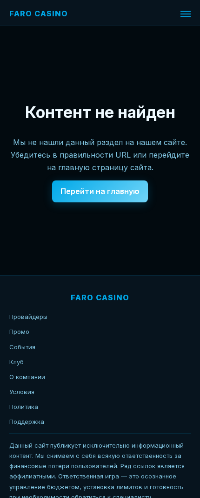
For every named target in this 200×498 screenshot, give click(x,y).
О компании (27, 376)
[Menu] (185, 14)
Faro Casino (38, 13)
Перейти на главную (100, 191)
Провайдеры (28, 316)
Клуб (16, 362)
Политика (23, 406)
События (22, 347)
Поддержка (26, 421)
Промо (19, 331)
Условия (21, 391)
